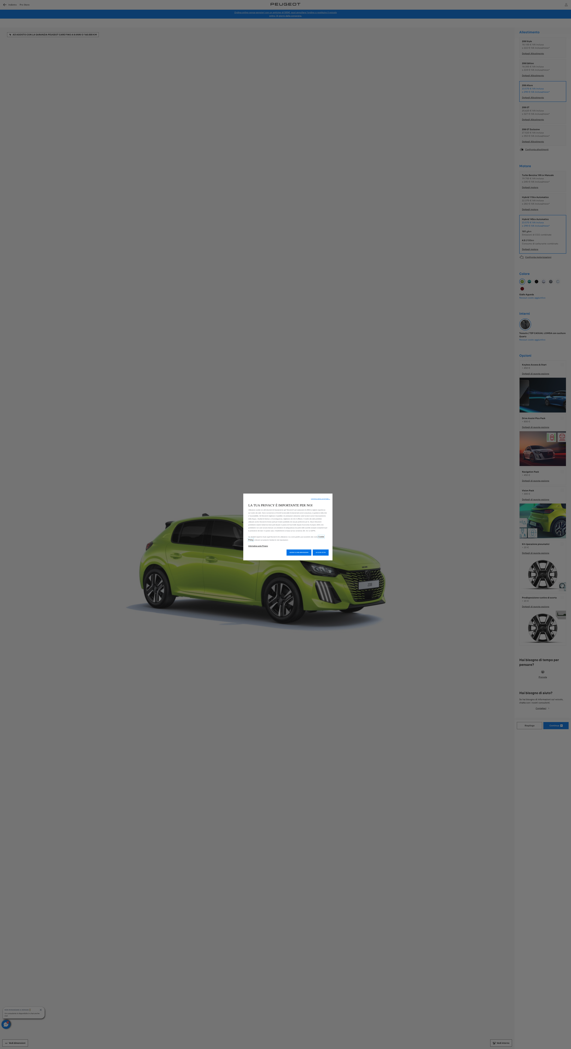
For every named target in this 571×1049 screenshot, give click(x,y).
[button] (320, 499)
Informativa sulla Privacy (258, 546)
